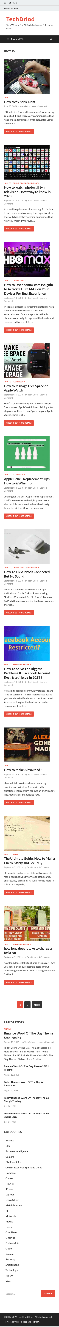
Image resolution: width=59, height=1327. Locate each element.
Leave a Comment (39, 106)
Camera (10, 1156)
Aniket (25, 106)
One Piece (11, 1232)
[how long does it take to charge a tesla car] (29, 923)
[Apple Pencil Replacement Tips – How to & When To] (29, 453)
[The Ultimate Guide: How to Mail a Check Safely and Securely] (29, 833)
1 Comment (44, 867)
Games (9, 1178)
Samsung (10, 1259)
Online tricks (19, 183)
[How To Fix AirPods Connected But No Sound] (29, 546)
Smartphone (12, 1264)
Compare (11, 1172)
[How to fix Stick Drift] (29, 76)
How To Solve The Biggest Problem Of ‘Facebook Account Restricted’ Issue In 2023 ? (27, 673)
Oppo (9, 1248)
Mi (7, 1210)
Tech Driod (33, 200)
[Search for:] (29, 1293)
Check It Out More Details (17, 131)
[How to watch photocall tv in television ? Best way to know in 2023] (29, 162)
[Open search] (51, 39)
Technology (33, 183)
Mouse (9, 1221)
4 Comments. (45, 957)
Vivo (8, 1280)
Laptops (10, 1194)
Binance (7, 1029)
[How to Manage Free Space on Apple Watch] (29, 360)
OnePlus (10, 1237)
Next (37, 1004)
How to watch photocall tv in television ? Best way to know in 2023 (27, 191)
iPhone (9, 1189)
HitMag (35, 1321)
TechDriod (20, 19)
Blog (8, 1145)
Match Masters (14, 1205)
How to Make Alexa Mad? (23, 770)
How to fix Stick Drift (19, 102)
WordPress (21, 1321)
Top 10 (9, 1275)
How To (7, 98)
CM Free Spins (13, 1162)
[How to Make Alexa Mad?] (29, 744)
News (15, 664)
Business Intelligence (17, 1151)
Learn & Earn (12, 1199)
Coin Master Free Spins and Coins (24, 1167)
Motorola (11, 1216)
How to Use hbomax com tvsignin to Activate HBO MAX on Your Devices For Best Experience (28, 289)
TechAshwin (29, 1042)
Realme (10, 1253)
